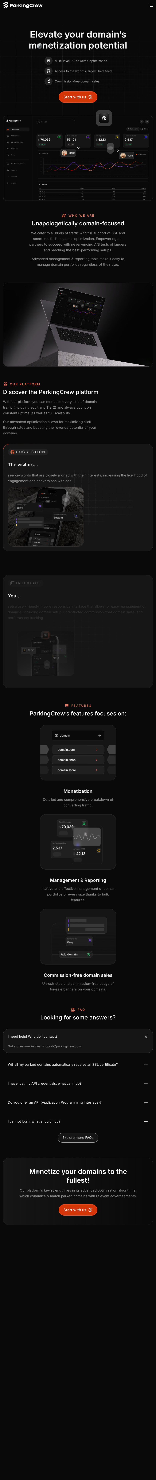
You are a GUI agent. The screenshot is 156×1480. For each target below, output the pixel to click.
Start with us (75, 97)
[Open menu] (149, 5)
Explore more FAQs (78, 1138)
